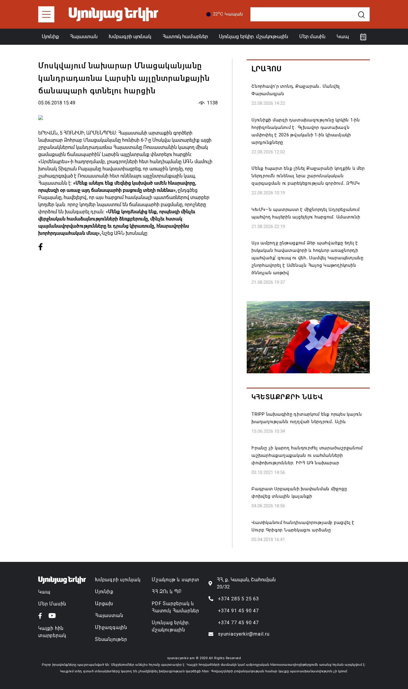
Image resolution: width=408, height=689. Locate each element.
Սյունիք (50, 36)
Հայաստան (84, 36)
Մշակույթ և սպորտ (175, 579)
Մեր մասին (312, 36)
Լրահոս (266, 69)
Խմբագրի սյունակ (130, 36)
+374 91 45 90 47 (238, 611)
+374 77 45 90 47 (238, 622)
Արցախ (104, 603)
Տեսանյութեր (111, 639)
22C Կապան (228, 14)
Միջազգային (111, 627)
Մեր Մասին (52, 604)
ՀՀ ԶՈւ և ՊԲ (167, 591)
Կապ (343, 36)
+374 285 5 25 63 (238, 599)
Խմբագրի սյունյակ (118, 579)
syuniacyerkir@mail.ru (244, 634)
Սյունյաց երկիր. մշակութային (253, 36)
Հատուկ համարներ (185, 36)
